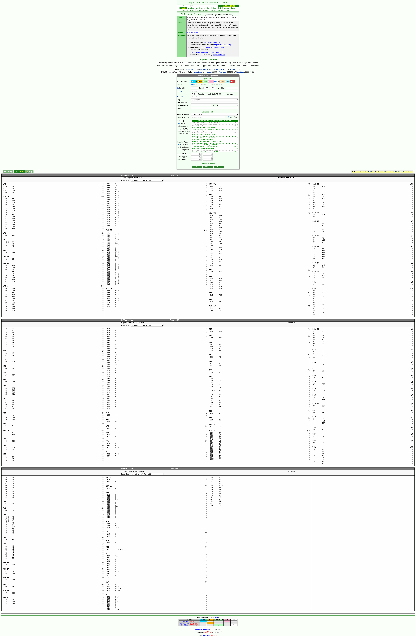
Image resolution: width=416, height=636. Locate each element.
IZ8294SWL (193, 623)
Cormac (185, 621)
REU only (204, 69)
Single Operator (185, 147)
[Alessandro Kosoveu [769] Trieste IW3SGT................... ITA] (215, 141)
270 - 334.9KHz (192, 32)
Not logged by (183, 126)
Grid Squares (182, 102)
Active (195, 85)
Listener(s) (181, 121)
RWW (232, 69)
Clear (218, 167)
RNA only (190, 69)
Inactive (204, 85)
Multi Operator (184, 150)
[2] (194, 621)
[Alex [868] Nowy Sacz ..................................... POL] (215, 143)
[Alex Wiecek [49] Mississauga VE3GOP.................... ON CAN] (215, 152)
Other (228, 81)
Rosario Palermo (184, 623)
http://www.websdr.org (222, 45)
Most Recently (182, 105)
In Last (215, 105)
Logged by (182, 123)
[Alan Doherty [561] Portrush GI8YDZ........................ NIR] (215, 136)
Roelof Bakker (185, 625)
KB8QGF (206, 632)
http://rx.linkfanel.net (212, 42)
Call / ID (182, 88)
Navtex (212, 81)
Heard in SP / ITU (183, 117)
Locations (198, 72)
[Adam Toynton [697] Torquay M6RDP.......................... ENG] (215, 128)
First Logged (182, 157)
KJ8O (205, 628)
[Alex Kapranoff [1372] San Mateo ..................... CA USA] (215, 147)
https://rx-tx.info (219, 55)
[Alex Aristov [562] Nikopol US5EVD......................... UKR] (215, 145)
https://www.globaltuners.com (213, 47)
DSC (200, 81)
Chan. (223, 88)
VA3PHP (205, 631)
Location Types (182, 142)
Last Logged (182, 159)
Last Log (240, 72)
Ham (205, 81)
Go (197, 167)
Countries (180, 97)
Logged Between (183, 154)
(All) (233, 81)
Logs (209, 72)
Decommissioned (216, 85)
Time (222, 81)
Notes (179, 108)
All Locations (184, 144)
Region (179, 100)
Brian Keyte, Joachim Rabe (202, 629)
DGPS (195, 81)
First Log (222, 72)
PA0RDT (192, 625)
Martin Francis (198, 631)
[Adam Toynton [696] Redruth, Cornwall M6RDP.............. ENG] (215, 129)
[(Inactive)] (215, 122)
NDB (217, 81)
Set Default (208, 167)
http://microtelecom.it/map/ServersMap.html (206, 52)
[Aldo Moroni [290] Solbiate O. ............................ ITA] (215, 140)
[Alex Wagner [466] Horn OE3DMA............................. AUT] (215, 148)
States (179, 91)
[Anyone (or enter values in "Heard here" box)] (215, 121)
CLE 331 (185, 14)
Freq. (201, 88)
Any (231, 117)
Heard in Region (183, 114)
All (236, 117)
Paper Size (125, 180)
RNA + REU (219, 69)
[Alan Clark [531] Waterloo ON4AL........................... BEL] (215, 134)
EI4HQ (191, 621)
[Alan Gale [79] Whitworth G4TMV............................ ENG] (215, 138)
